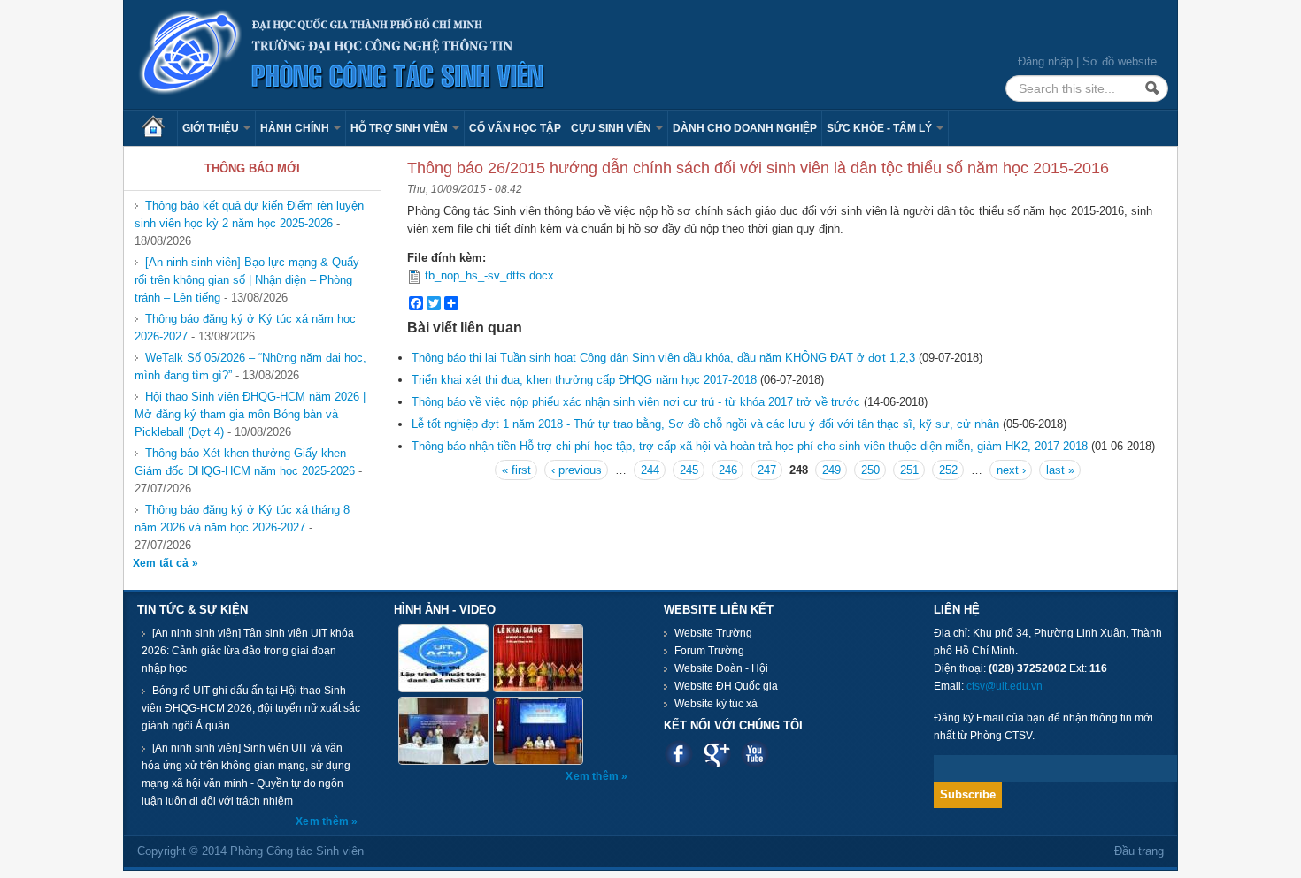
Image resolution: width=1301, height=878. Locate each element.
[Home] (342, 53)
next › (1011, 470)
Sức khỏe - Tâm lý (881, 128)
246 (728, 470)
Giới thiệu (212, 128)
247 (767, 470)
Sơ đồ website (1119, 61)
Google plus (716, 753)
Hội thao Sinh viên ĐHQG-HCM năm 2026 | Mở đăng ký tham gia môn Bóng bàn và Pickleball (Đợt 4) (250, 414)
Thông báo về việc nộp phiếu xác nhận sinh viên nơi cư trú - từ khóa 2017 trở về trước (636, 401)
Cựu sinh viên (612, 128)
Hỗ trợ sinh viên (400, 128)
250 (870, 470)
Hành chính (296, 128)
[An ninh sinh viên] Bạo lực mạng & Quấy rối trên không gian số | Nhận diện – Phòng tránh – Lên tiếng (247, 280)
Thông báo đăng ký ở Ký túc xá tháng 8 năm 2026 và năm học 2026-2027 (242, 518)
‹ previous (576, 470)
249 (831, 470)
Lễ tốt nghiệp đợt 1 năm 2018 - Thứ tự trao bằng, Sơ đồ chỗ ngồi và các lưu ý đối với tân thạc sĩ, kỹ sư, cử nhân (705, 424)
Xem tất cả (162, 563)
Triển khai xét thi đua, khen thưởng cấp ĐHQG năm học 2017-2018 (584, 379)
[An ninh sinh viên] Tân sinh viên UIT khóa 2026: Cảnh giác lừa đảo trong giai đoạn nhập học (248, 651)
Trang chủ (159, 128)
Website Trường (713, 633)
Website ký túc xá (716, 704)
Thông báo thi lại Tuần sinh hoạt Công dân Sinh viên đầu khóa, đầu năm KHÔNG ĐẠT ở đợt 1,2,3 (663, 357)
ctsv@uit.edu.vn (1004, 686)
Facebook (678, 753)
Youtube (754, 753)
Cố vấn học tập (515, 128)
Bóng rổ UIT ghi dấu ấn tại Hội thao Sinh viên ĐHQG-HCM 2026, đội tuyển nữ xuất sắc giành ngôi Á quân (251, 708)
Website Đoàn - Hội (721, 668)
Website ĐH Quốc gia (726, 686)
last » (1060, 470)
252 (948, 470)
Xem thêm (323, 821)
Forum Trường (709, 651)
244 (650, 470)
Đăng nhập (1045, 61)
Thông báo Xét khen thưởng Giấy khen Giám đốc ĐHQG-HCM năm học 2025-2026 (245, 462)
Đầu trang (1139, 851)
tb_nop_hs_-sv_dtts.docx (489, 275)
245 (689, 470)
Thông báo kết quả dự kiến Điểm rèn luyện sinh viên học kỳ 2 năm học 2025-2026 (249, 214)
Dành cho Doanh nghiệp (745, 128)
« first (516, 470)
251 (909, 470)
